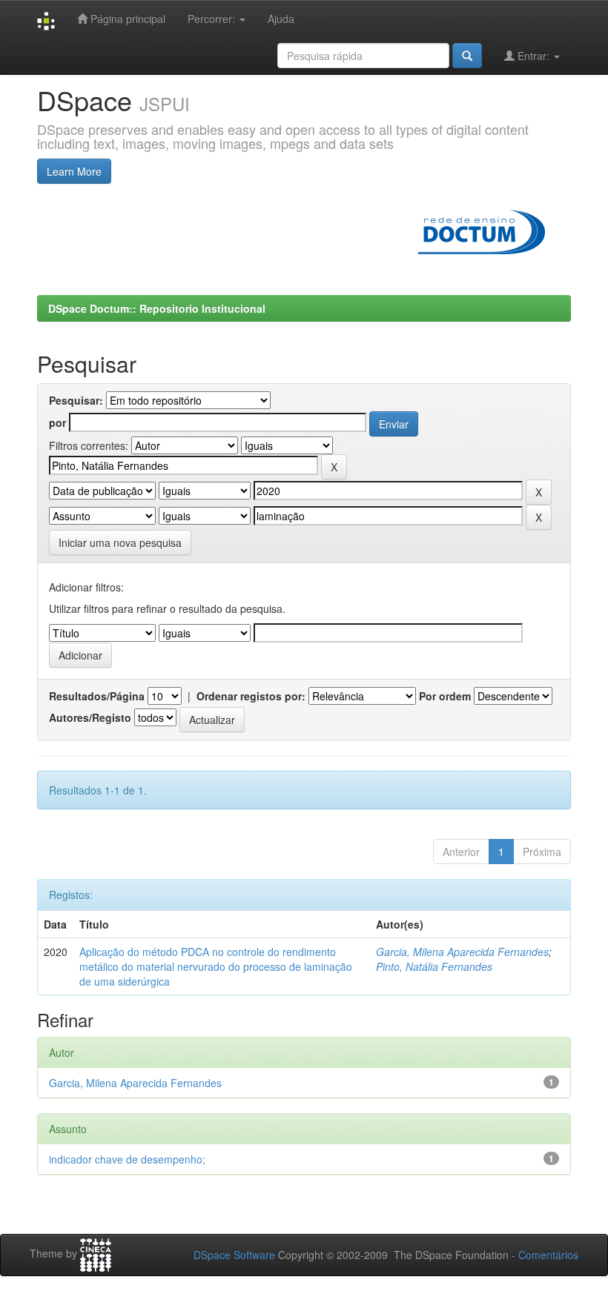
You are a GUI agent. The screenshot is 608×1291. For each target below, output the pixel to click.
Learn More (74, 171)
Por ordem (445, 695)
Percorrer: (213, 18)
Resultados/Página (97, 695)
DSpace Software (234, 1254)
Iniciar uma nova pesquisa (120, 542)
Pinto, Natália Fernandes (434, 966)
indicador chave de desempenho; (127, 1159)
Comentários (548, 1254)
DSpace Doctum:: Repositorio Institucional (156, 308)
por (57, 422)
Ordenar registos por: (250, 695)
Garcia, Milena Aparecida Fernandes (462, 951)
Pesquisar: (76, 400)
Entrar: (533, 55)
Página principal (126, 18)
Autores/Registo (90, 717)
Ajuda (281, 18)
